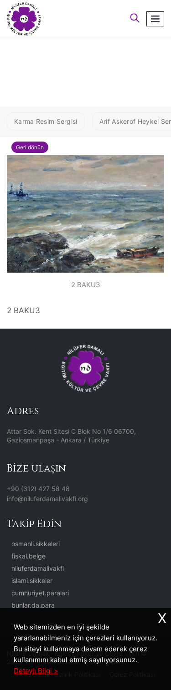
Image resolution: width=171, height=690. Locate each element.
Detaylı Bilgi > (36, 670)
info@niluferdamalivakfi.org (47, 498)
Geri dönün (30, 147)
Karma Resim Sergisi (46, 121)
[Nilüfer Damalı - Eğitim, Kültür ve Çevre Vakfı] (24, 18)
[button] (135, 18)
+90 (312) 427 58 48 (38, 488)
